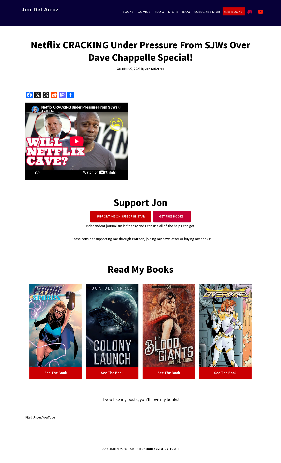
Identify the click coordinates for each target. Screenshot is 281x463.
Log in (175, 449)
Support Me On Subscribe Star (120, 216)
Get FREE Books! (172, 216)
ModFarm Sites (157, 449)
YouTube (48, 417)
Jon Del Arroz (40, 9)
